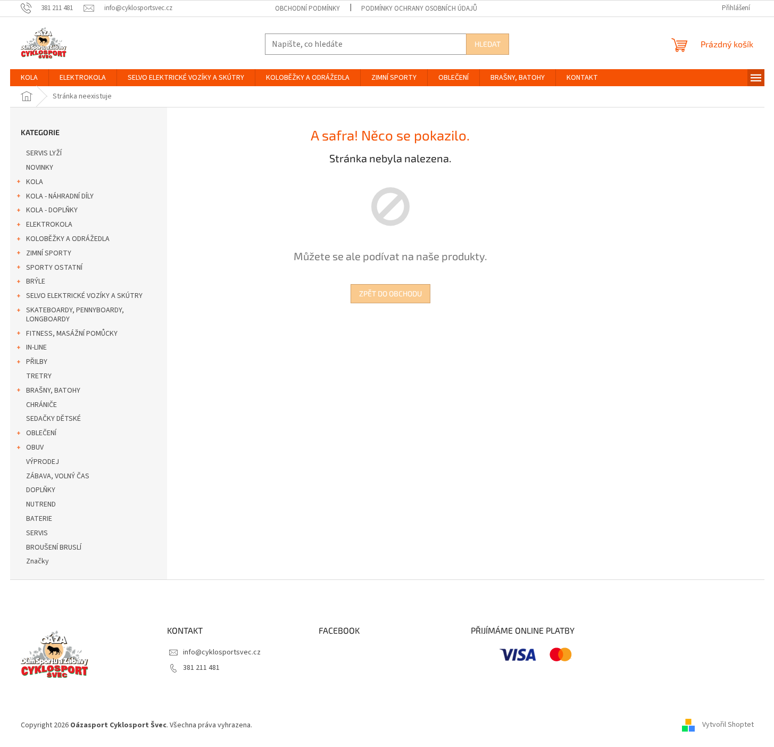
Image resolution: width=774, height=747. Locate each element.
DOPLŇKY (40, 490)
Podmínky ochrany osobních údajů (419, 8)
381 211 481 (201, 667)
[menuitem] (29, 77)
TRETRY (39, 376)
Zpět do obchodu (390, 293)
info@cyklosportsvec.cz (222, 652)
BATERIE (39, 518)
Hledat (488, 43)
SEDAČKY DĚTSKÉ (53, 418)
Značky (37, 561)
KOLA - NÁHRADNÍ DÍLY (60, 196)
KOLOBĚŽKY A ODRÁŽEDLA (68, 239)
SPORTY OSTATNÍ (54, 267)
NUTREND (41, 504)
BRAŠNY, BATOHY (53, 390)
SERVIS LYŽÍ (44, 153)
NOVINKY (39, 167)
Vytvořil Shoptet (728, 725)
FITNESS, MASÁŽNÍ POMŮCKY (72, 333)
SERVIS (37, 533)
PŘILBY (36, 361)
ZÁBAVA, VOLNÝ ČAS (57, 476)
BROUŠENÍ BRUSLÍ (53, 547)
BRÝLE (35, 281)
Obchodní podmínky (307, 8)
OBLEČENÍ (41, 433)
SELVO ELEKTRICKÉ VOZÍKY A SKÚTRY (84, 295)
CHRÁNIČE (41, 405)
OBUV (35, 447)
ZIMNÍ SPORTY (48, 253)
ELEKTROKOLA (49, 224)
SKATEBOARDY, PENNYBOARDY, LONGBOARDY (75, 315)
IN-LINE (36, 347)
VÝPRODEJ (42, 461)
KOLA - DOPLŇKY (52, 210)
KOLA (34, 182)
